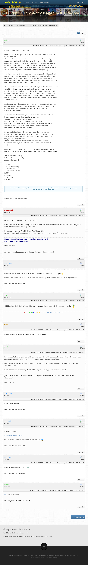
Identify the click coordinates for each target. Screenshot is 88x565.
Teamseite (42, 555)
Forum (34, 2)
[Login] (83, 2)
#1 (83, 46)
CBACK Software (53, 557)
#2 (83, 215)
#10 (83, 490)
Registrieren (44, 2)
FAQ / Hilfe (34, 555)
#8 (83, 426)
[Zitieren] (82, 205)
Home (26, 2)
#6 (83, 352)
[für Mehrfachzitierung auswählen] (79, 205)
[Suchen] (78, 2)
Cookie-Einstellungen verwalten (19, 555)
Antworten (79, 517)
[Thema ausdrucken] (78, 33)
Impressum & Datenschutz (55, 555)
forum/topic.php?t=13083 (13, 435)
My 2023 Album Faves (55, 313)
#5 (83, 330)
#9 (83, 463)
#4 (83, 300)
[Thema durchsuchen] (82, 33)
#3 (83, 269)
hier (6, 495)
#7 (83, 399)
